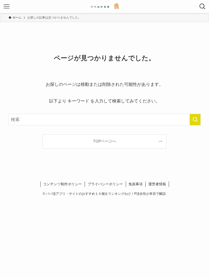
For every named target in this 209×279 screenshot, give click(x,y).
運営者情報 (157, 184)
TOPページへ (104, 141)
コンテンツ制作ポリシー (62, 184)
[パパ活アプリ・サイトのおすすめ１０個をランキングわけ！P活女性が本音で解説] (104, 6)
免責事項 (135, 184)
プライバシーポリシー (105, 184)
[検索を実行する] (195, 119)
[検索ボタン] (202, 6)
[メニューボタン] (6, 6)
